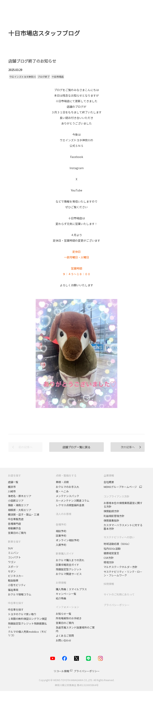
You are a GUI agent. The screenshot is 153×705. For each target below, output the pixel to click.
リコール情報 (61, 671)
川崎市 (12, 491)
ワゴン (12, 562)
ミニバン (13, 553)
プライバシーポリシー (116, 605)
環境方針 (109, 562)
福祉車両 (13, 590)
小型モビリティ (17, 585)
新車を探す (14, 541)
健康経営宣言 (111, 553)
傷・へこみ (62, 491)
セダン (12, 571)
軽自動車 (13, 580)
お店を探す (14, 475)
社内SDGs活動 (112, 548)
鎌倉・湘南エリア (18, 505)
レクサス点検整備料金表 (70, 505)
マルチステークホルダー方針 (120, 567)
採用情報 (109, 584)
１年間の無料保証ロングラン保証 (27, 619)
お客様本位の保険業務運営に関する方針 (123, 504)
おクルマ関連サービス (69, 574)
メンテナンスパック (67, 496)
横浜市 (12, 487)
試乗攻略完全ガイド (67, 565)
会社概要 (109, 482)
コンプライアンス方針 (116, 496)
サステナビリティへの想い (119, 537)
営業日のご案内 (17, 533)
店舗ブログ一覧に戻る (76, 447)
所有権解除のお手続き (69, 618)
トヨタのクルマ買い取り (22, 614)
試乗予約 (61, 535)
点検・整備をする (66, 475)
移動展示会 (14, 528)
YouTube (76, 190)
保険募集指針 (111, 520)
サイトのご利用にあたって (119, 594)
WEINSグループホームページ (120, 487)
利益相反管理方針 (114, 516)
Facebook (76, 157)
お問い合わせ (63, 640)
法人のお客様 (63, 514)
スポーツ (13, 567)
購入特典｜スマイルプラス (71, 589)
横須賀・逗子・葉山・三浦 (23, 514)
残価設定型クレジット (69, 569)
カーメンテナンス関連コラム (72, 500)
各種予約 (61, 524)
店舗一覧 (13, 482)
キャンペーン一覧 (66, 594)
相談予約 (61, 531)
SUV (10, 548)
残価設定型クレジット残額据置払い (27, 625)
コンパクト (14, 557)
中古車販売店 (16, 519)
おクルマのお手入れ (67, 487)
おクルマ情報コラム (19, 594)
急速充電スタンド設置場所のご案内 (75, 629)
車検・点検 (62, 482)
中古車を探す (16, 603)
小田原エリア (16, 500)
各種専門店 (14, 524)
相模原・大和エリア (19, 510)
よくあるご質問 (65, 635)
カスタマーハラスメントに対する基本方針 (123, 526)
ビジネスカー (16, 576)
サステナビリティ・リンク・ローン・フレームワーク (123, 573)
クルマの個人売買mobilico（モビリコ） (27, 633)
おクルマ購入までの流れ (70, 560)
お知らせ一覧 (63, 614)
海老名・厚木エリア (19, 496)
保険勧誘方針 (111, 511)
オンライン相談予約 (67, 540)
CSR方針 (109, 558)
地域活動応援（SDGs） (117, 544)
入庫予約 (61, 545)
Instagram (77, 168)
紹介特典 (61, 598)
